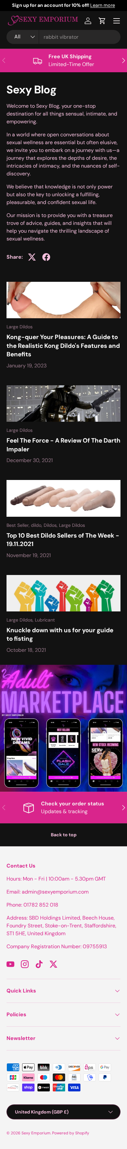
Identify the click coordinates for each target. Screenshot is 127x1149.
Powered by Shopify (70, 1133)
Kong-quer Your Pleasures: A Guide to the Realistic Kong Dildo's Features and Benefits (63, 345)
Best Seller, (19, 525)
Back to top (64, 835)
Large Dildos (20, 327)
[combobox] (63, 37)
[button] (102, 21)
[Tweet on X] (32, 257)
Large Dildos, (21, 620)
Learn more (76, 5)
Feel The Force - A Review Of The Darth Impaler (63, 444)
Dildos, (51, 525)
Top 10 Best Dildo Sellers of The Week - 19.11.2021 (63, 539)
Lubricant (45, 620)
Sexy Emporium (35, 1133)
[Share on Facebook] (46, 257)
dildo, (37, 525)
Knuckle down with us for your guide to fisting (60, 634)
